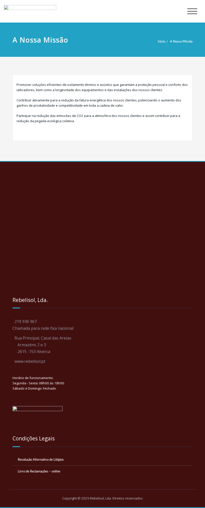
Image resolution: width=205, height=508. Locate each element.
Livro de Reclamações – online (39, 471)
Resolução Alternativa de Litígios (41, 459)
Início (161, 41)
